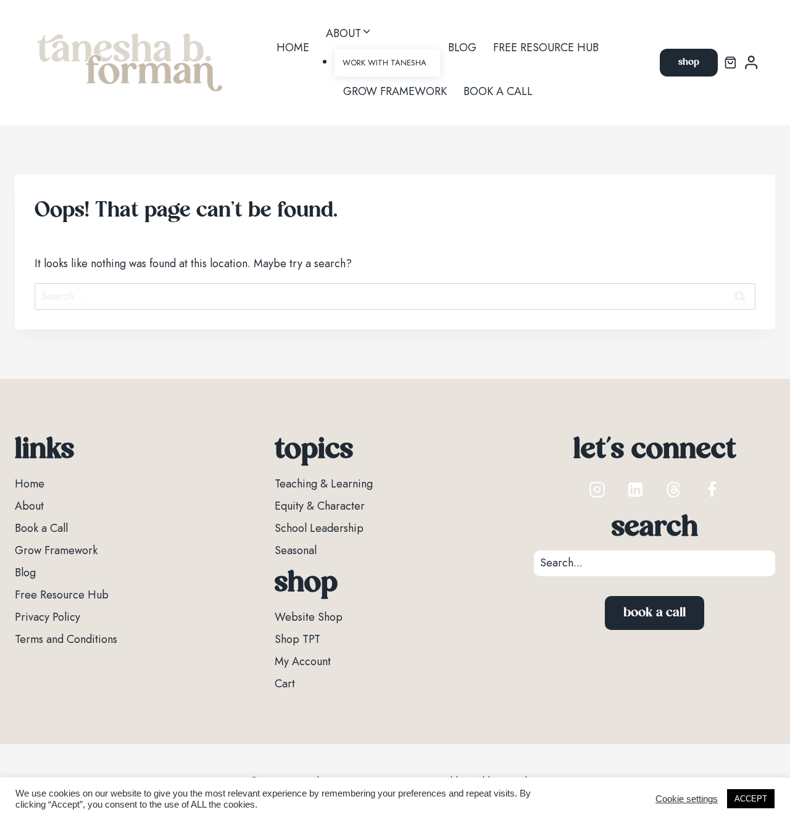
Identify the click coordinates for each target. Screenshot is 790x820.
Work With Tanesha (384, 62)
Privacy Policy (47, 617)
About (29, 506)
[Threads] (674, 489)
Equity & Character (320, 506)
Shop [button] (688, 62)
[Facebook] (712, 489)
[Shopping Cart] (730, 62)
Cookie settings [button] (686, 799)
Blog (462, 47)
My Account (303, 661)
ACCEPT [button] (750, 798)
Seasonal (296, 550)
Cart (285, 684)
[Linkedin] (635, 489)
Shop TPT (297, 639)
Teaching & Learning (324, 484)
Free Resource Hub (546, 47)
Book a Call (498, 91)
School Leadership (319, 528)
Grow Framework (395, 91)
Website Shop (309, 617)
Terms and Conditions (66, 639)
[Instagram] (597, 489)
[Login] (751, 62)
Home (292, 47)
